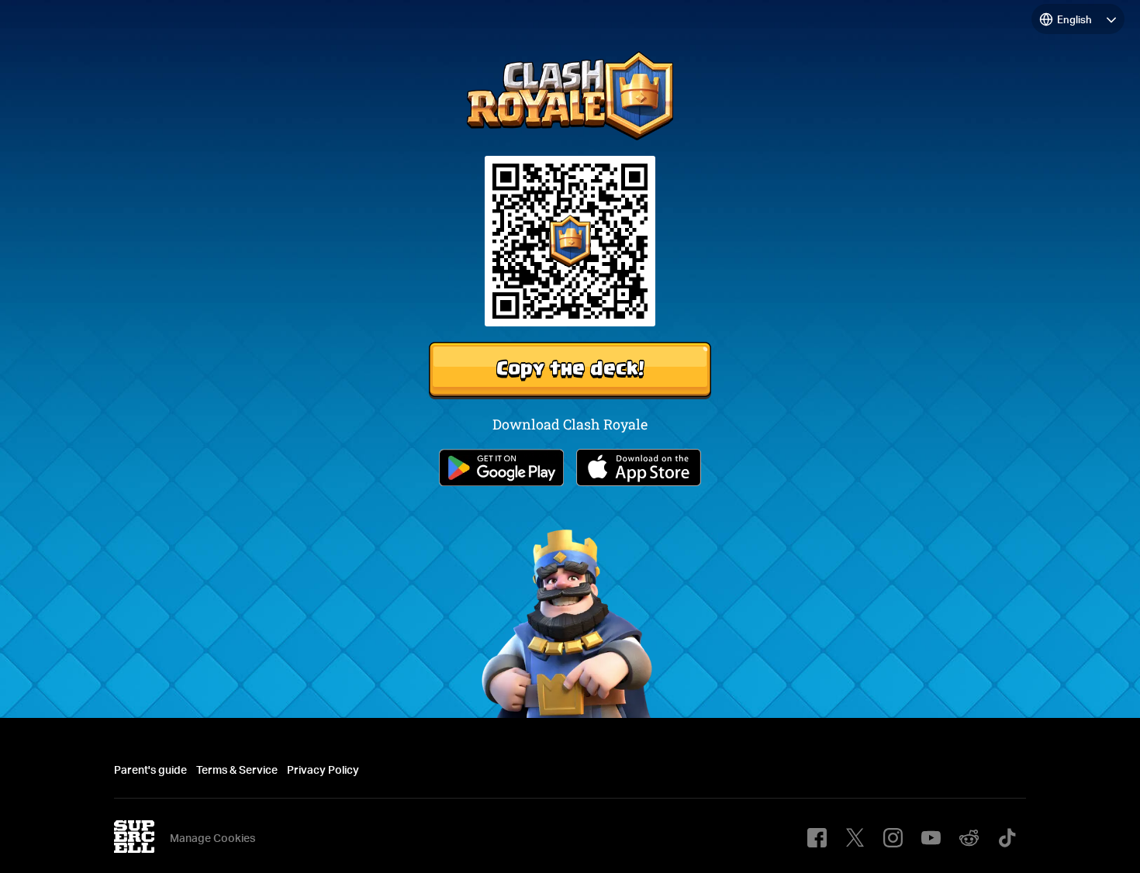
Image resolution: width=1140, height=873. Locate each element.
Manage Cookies (212, 837)
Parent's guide (150, 769)
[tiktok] (1007, 837)
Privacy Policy (323, 769)
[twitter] (855, 837)
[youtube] (931, 837)
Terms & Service (237, 769)
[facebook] (817, 837)
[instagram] (893, 837)
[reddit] (969, 837)
